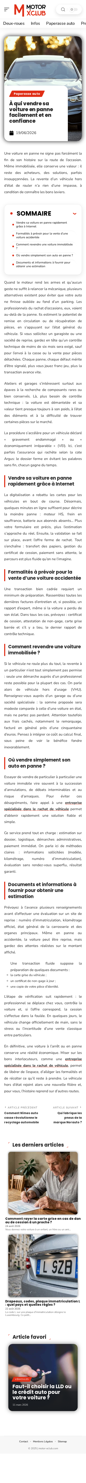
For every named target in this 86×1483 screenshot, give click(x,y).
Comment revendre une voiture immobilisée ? (44, 246)
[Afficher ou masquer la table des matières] (63, 213)
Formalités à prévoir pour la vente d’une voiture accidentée (42, 235)
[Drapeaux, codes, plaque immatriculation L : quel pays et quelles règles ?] (43, 1265)
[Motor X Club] (30, 9)
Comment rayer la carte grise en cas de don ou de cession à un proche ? (43, 1220)
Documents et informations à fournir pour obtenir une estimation (43, 264)
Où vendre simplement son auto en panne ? (44, 255)
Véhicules (22, 1379)
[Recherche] (63, 9)
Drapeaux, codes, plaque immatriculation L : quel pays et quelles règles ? (42, 1303)
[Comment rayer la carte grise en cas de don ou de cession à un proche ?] (43, 1183)
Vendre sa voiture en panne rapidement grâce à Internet (41, 224)
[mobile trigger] (7, 9)
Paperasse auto (27, 94)
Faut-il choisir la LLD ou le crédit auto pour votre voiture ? (42, 1392)
